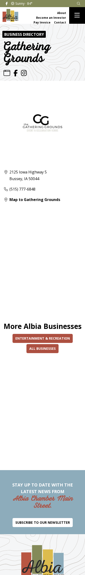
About (61, 13)
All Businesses (42, 348)
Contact (60, 22)
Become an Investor (51, 18)
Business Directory (24, 34)
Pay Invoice (42, 22)
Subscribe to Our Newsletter (42, 522)
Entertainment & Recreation (42, 338)
